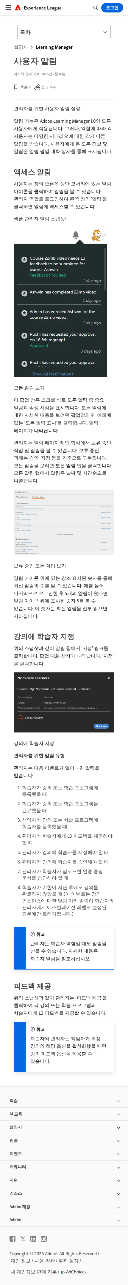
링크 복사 (49, 87)
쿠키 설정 (68, 1261)
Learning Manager (54, 47)
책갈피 (25, 87)
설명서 (21, 47)
